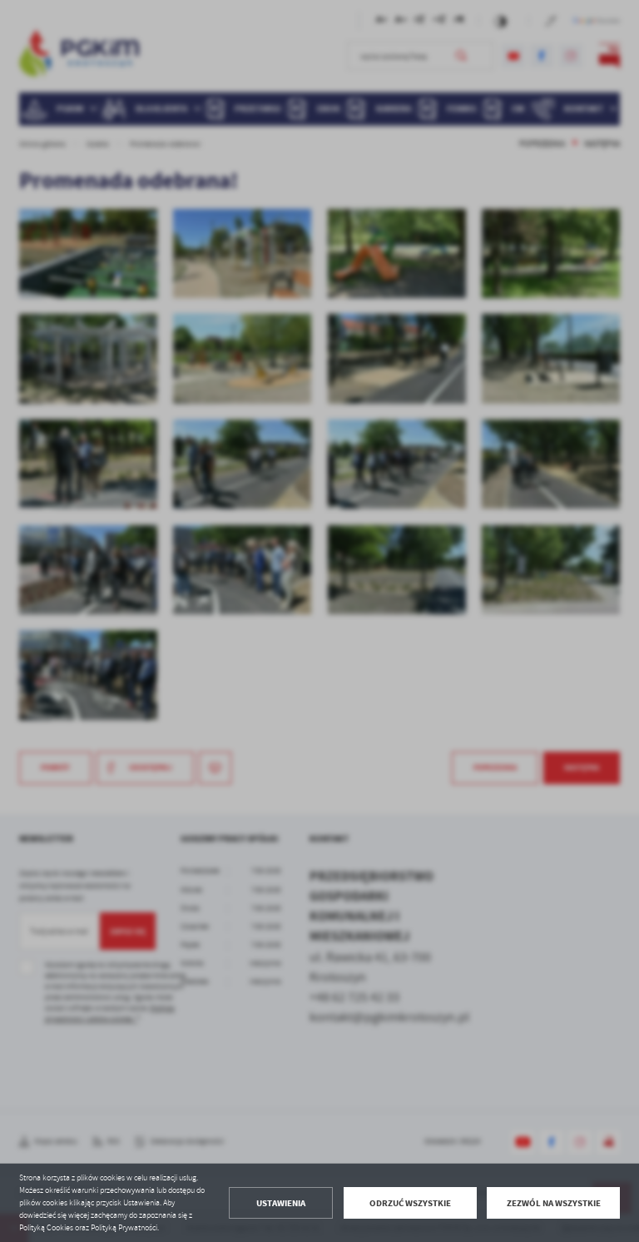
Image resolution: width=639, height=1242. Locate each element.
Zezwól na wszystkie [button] (554, 1203)
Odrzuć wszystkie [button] (410, 1203)
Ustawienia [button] (280, 1203)
